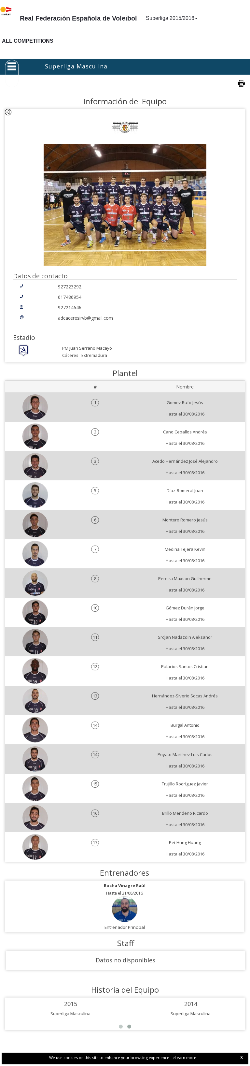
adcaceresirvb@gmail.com (85, 318)
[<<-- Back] (8, 112)
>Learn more (184, 1057)
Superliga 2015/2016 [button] (170, 18)
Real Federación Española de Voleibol (78, 18)
